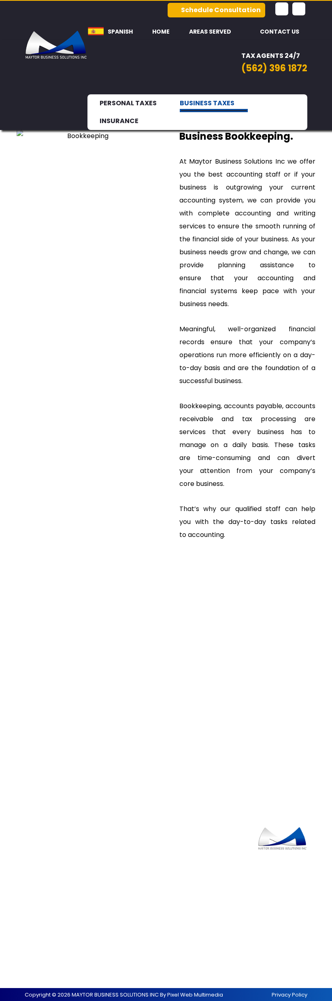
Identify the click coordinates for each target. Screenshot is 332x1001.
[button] (281, 8)
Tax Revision (53, 891)
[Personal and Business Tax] (56, 44)
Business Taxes (57, 878)
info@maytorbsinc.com (203, 924)
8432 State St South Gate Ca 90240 (202, 956)
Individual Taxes (125, 852)
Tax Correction (124, 878)
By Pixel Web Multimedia (191, 995)
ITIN (40, 917)
